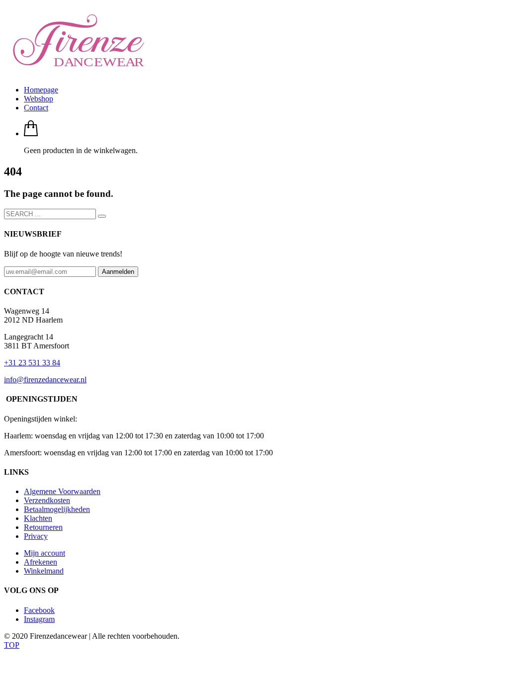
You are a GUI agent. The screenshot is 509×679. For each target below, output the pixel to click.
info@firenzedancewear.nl (45, 379)
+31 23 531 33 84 (32, 362)
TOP (11, 645)
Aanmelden (118, 271)
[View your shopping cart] (31, 133)
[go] (102, 216)
